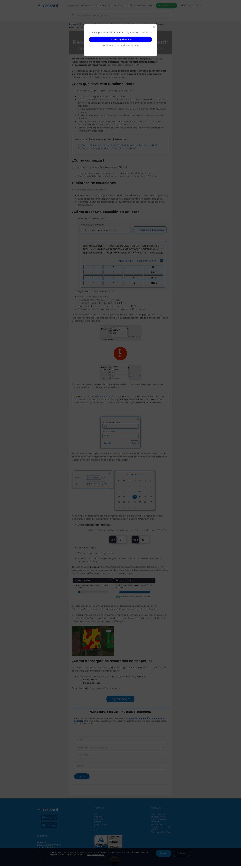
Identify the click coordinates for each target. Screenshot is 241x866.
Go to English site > (120, 39)
